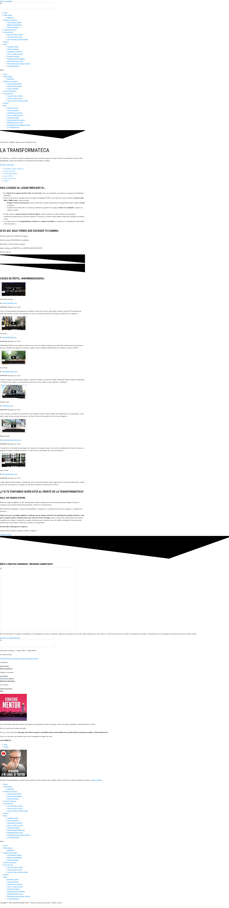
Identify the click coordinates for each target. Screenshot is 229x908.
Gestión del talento (13, 56)
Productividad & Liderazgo (16, 59)
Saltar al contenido (6, 1)
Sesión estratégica (13, 27)
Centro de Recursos (10, 30)
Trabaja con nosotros (10, 20)
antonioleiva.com (7, 406)
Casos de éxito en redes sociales (17, 39)
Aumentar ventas (12, 47)
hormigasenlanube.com (9, 474)
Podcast (6, 42)
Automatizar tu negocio (14, 51)
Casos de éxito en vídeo (15, 34)
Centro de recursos (6, 688)
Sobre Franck (8, 15)
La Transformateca (13, 66)
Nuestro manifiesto (6, 668)
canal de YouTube (96, 780)
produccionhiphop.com (9, 303)
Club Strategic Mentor (14, 22)
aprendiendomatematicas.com (11, 440)
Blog (5, 44)
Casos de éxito (8, 32)
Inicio (5, 13)
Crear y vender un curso (15, 54)
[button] (114, 70)
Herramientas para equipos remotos (18, 63)
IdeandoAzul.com (68, 903)
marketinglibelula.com (9, 337)
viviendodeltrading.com (9, 371)
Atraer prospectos (13, 49)
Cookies (23, 907)
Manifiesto (10, 17)
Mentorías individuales (14, 25)
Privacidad (13, 907)
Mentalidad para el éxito (15, 61)
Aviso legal (3, 907)
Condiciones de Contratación (38, 907)
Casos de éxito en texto (14, 37)
